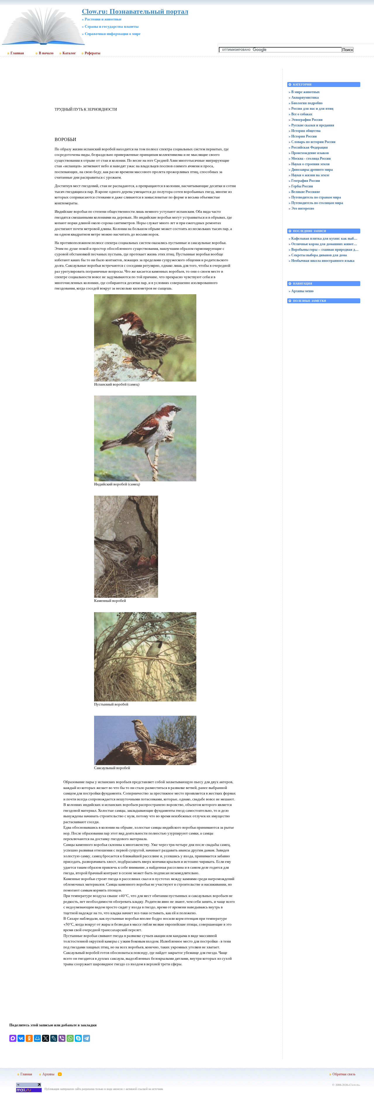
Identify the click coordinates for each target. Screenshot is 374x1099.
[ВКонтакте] (21, 1038)
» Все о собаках (300, 114)
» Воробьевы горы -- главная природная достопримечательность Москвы (324, 249)
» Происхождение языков (309, 152)
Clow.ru (354, 1085)
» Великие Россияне (304, 191)
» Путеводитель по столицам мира (316, 202)
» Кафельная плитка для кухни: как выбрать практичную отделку (324, 238)
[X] (45, 1038)
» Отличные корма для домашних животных (324, 243)
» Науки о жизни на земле (309, 175)
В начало (46, 53)
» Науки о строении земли (309, 163)
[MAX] (12, 1038)
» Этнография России (306, 119)
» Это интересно (301, 208)
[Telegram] (86, 1038)
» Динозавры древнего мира (311, 169)
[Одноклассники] (29, 1038)
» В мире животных (304, 91)
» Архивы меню (301, 290)
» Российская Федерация (308, 147)
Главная (17, 53)
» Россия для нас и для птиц (311, 108)
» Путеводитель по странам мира (315, 197)
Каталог (69, 53)
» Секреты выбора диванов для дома (318, 254)
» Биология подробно (306, 102)
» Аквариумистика (304, 97)
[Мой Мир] (37, 1038)
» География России (304, 180)
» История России (303, 136)
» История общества (305, 130)
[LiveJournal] (53, 1038)
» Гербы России (301, 186)
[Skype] (78, 1038)
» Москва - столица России (310, 158)
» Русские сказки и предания (311, 125)
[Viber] (61, 1038)
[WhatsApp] (70, 1038)
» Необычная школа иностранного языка (321, 260)
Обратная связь (344, 1074)
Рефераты (92, 53)
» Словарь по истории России (312, 141)
